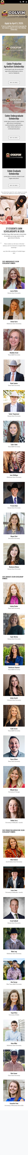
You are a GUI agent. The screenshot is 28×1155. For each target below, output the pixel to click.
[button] (23, 2)
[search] (20, 2)
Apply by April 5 (14, 82)
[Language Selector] (24, 1)
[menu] (26, 2)
